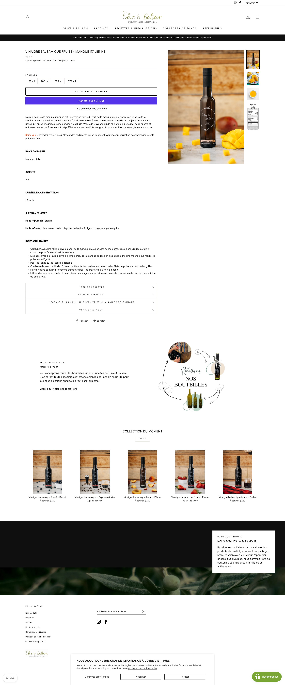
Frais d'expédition (33, 60)
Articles (28, 622)
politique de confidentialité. (142, 668)
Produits (101, 28)
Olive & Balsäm (75, 28)
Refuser (185, 676)
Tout (142, 438)
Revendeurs (212, 28)
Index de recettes (91, 287)
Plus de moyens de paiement (91, 108)
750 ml (72, 81)
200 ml (44, 81)
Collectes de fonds (180, 28)
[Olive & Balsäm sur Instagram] (99, 622)
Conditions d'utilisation (35, 632)
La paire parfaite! (91, 294)
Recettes (29, 617)
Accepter (141, 676)
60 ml (32, 81)
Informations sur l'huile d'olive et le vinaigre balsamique (91, 302)
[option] (206, 107)
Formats (31, 75)
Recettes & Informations (136, 28)
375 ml (58, 81)
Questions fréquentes (35, 641)
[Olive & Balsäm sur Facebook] (106, 622)
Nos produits (31, 613)
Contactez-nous (91, 310)
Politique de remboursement (38, 636)
